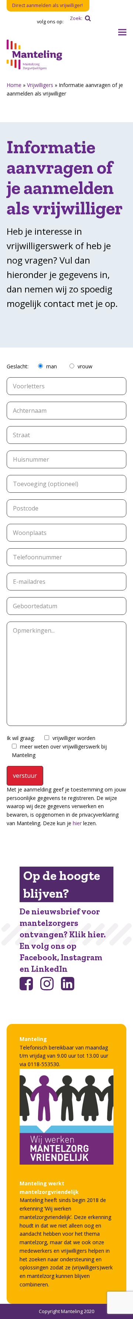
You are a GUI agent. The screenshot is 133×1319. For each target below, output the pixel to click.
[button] (122, 32)
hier (77, 823)
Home (14, 84)
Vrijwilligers (40, 84)
